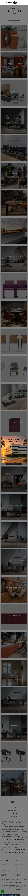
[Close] (26, 434)
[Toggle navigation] (25, 2)
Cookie (7, 895)
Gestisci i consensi (15, 895)
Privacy (2, 895)
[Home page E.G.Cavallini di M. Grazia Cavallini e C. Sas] (14, 2)
